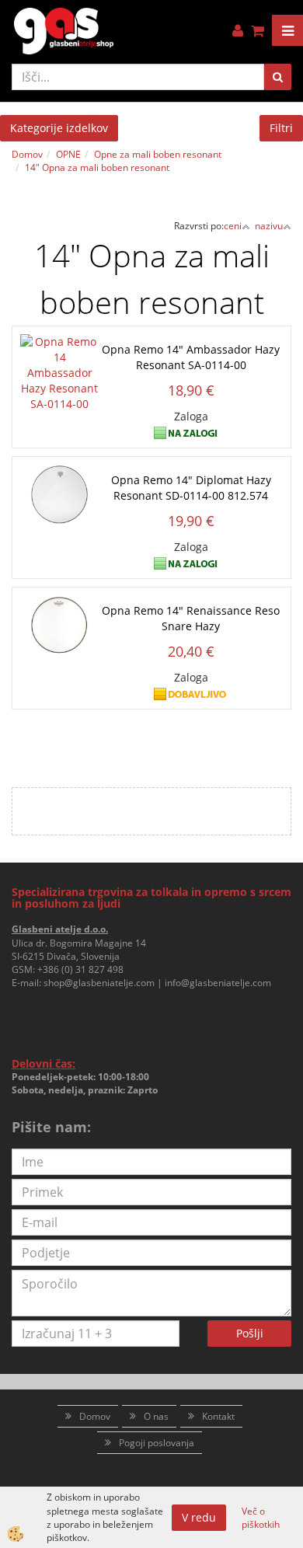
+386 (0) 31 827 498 (80, 969)
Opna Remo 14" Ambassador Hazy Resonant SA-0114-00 (191, 357)
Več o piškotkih (261, 1517)
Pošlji (249, 1333)
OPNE (68, 154)
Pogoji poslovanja (156, 1442)
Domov (27, 154)
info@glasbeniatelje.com (218, 982)
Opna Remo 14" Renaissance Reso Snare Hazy (191, 618)
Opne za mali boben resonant (157, 154)
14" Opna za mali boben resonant (97, 167)
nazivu (269, 225)
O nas (156, 1416)
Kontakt (218, 1416)
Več (151, 377)
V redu (199, 1517)
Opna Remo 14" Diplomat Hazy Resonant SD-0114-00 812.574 (191, 487)
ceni (233, 225)
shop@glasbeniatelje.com (99, 982)
